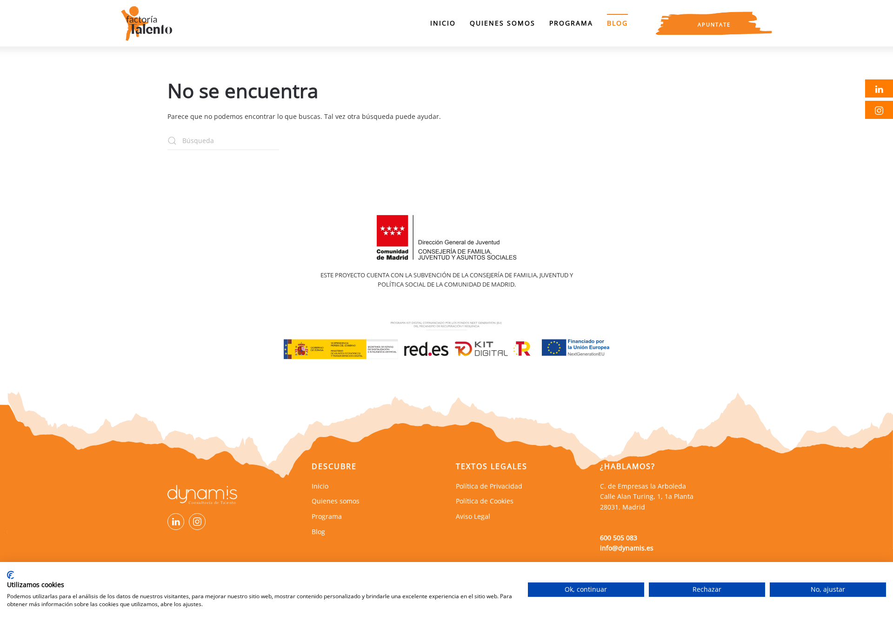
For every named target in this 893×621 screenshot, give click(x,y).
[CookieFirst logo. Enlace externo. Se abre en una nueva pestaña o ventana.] (10, 575)
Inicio (443, 23)
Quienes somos (502, 23)
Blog (617, 23)
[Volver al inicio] (146, 23)
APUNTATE (714, 24)
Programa (571, 23)
